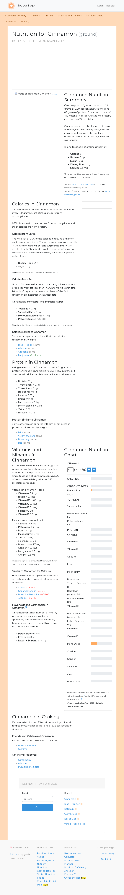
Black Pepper (25, 345)
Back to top (107, 859)
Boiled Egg (70, 819)
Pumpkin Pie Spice (28, 594)
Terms (104, 853)
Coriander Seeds (27, 591)
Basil (20, 442)
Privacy (111, 853)
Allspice (22, 348)
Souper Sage (26, 5)
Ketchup (69, 809)
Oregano (23, 351)
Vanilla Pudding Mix (74, 824)
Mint (20, 432)
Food (25, 793)
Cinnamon (45, 93)
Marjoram (23, 355)
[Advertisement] (62, 66)
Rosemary (23, 439)
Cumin (21, 587)
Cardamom (24, 760)
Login (100, 5)
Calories (35, 15)
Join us (13, 854)
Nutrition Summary (15, 15)
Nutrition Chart (94, 15)
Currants (22, 749)
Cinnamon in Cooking (17, 21)
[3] (26, 607)
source (54, 94)
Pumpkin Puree (27, 745)
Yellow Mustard (26, 436)
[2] (81, 699)
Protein (48, 15)
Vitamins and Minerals (70, 15)
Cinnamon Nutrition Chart (82, 184)
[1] (84, 695)
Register (110, 5)
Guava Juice (70, 814)
